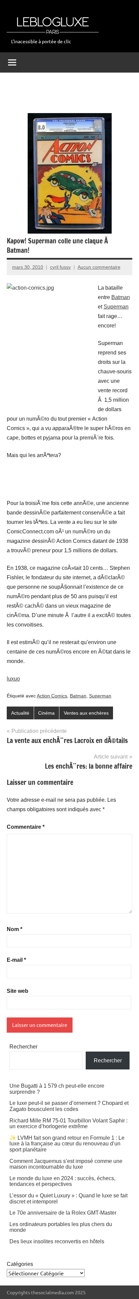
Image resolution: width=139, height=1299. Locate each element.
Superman (116, 307)
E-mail (16, 960)
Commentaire (26, 827)
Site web (17, 991)
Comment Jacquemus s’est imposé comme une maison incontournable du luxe (65, 1164)
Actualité (20, 713)
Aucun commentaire (99, 267)
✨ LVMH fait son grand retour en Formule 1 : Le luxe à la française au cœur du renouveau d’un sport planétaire (66, 1143)
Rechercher (23, 1047)
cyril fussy (60, 267)
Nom (14, 929)
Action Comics (52, 695)
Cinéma (46, 713)
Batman (120, 297)
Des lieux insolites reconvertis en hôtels (56, 1241)
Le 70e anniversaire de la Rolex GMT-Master (62, 1213)
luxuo (13, 679)
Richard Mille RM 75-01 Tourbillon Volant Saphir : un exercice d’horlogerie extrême (68, 1124)
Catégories (20, 1264)
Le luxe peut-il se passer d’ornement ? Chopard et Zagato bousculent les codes (69, 1106)
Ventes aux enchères (86, 713)
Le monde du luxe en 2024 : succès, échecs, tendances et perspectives (62, 1181)
